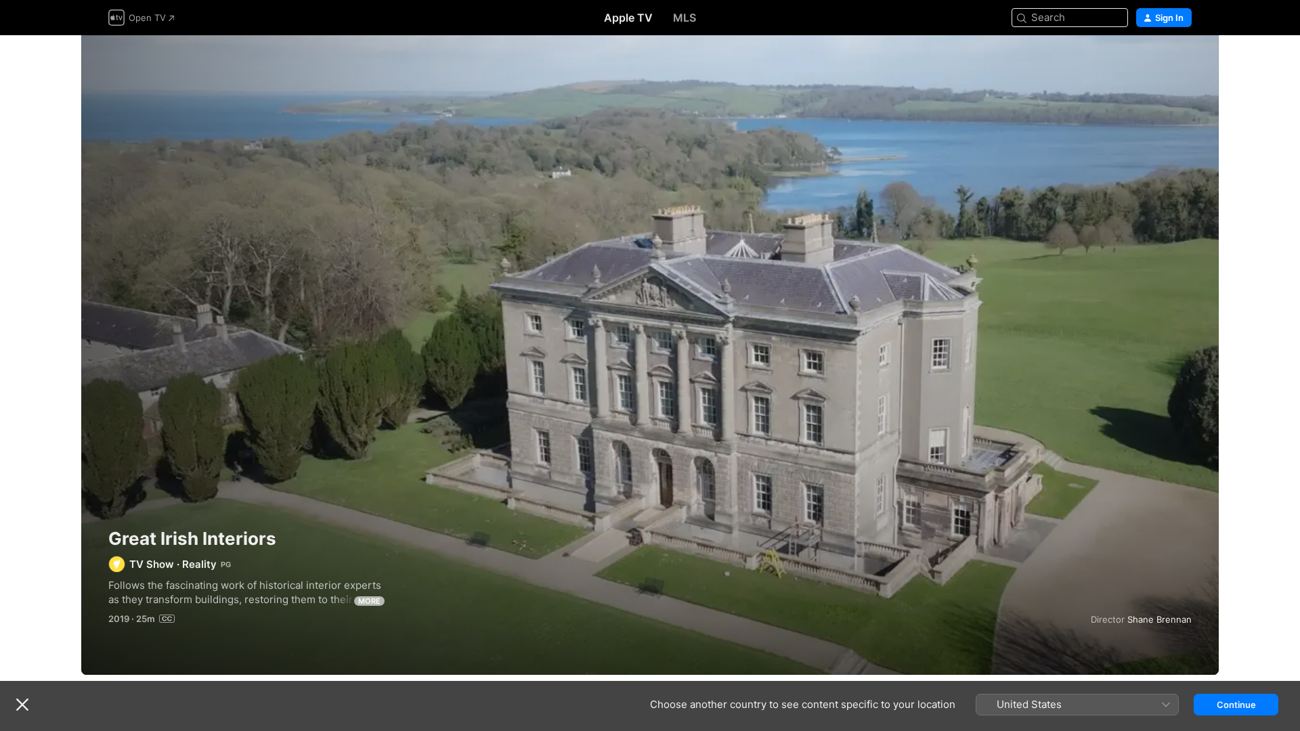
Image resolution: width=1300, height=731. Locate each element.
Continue (1236, 704)
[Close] (22, 705)
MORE (369, 601)
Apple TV (628, 17)
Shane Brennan (1159, 619)
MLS (684, 17)
